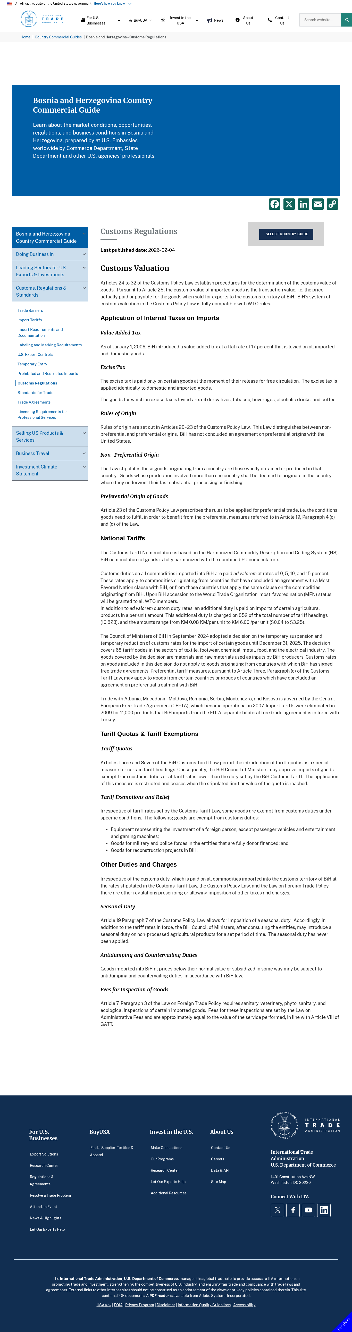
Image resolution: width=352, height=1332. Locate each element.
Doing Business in (35, 254)
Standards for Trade (35, 392)
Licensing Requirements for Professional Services (42, 414)
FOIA (118, 1304)
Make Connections (166, 1147)
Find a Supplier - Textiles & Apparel (111, 1151)
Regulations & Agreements (42, 1180)
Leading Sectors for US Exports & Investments (41, 271)
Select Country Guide (287, 234)
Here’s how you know (110, 3)
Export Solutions (44, 1154)
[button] (99, 19)
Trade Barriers (30, 310)
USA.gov (104, 1304)
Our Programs (162, 1159)
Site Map (218, 1181)
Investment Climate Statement (36, 470)
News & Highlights (45, 1218)
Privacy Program (139, 1304)
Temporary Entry (32, 363)
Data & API (220, 1170)
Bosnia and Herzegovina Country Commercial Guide (46, 237)
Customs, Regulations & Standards (41, 291)
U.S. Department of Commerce (151, 1278)
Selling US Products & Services (39, 436)
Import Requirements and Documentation (40, 332)
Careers (217, 1159)
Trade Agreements (34, 401)
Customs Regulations (37, 382)
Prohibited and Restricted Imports (48, 373)
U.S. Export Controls (35, 354)
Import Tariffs (30, 319)
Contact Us (220, 1147)
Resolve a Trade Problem (50, 1195)
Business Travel (32, 453)
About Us (221, 1132)
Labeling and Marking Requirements (50, 344)
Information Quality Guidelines (204, 1304)
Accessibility (244, 1304)
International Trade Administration (91, 1278)
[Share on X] (289, 204)
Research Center (44, 1165)
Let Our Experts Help (47, 1229)
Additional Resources (169, 1193)
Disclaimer (166, 1304)
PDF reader (159, 1295)
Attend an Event (43, 1206)
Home (25, 37)
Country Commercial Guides (58, 37)
